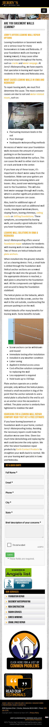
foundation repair (13, 243)
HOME (4, 703)
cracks (15, 63)
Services (28, 703)
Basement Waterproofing (19, 601)
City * (8, 502)
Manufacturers (38, 703)
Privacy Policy (34, 713)
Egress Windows (15, 617)
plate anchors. (11, 254)
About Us (10, 703)
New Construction (16, 606)
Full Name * (11, 472)
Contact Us (22, 705)
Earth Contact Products (27, 449)
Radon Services (15, 612)
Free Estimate (7, 705)
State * (9, 512)
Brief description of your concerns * (23, 522)
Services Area (19, 703)
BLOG (15, 705)
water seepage (30, 63)
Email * (9, 482)
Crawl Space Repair (16, 622)
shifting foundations (23, 216)
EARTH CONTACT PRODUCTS (33, 720)
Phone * (10, 492)
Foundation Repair (16, 596)
